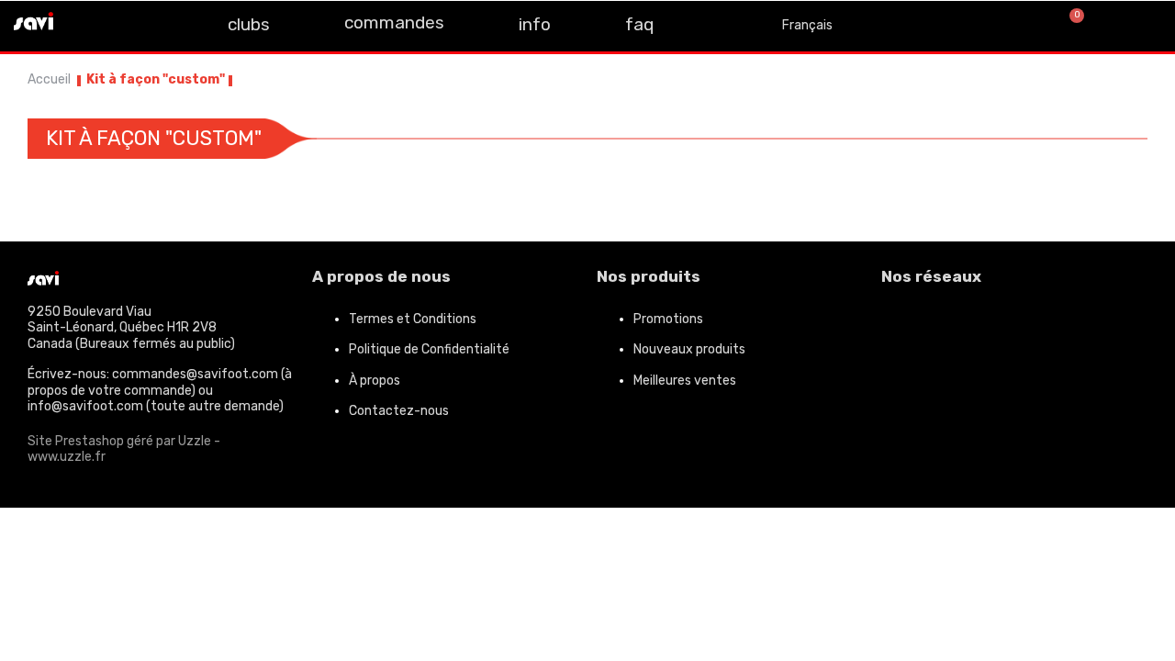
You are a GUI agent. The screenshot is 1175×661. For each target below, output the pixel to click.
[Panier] (1069, 26)
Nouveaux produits (689, 349)
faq (639, 24)
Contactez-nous (399, 411)
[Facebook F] (90, 24)
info (535, 24)
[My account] (1137, 25)
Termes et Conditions (412, 319)
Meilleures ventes (684, 380)
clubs (249, 24)
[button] (1008, 26)
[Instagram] (131, 24)
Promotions (668, 319)
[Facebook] (904, 327)
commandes (394, 22)
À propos (374, 380)
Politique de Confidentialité (429, 349)
